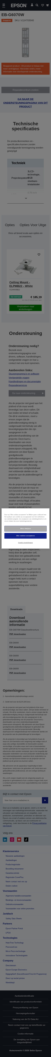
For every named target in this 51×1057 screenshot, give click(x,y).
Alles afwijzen (25, 528)
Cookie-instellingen (25, 542)
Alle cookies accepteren (25, 535)
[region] (25, 528)
